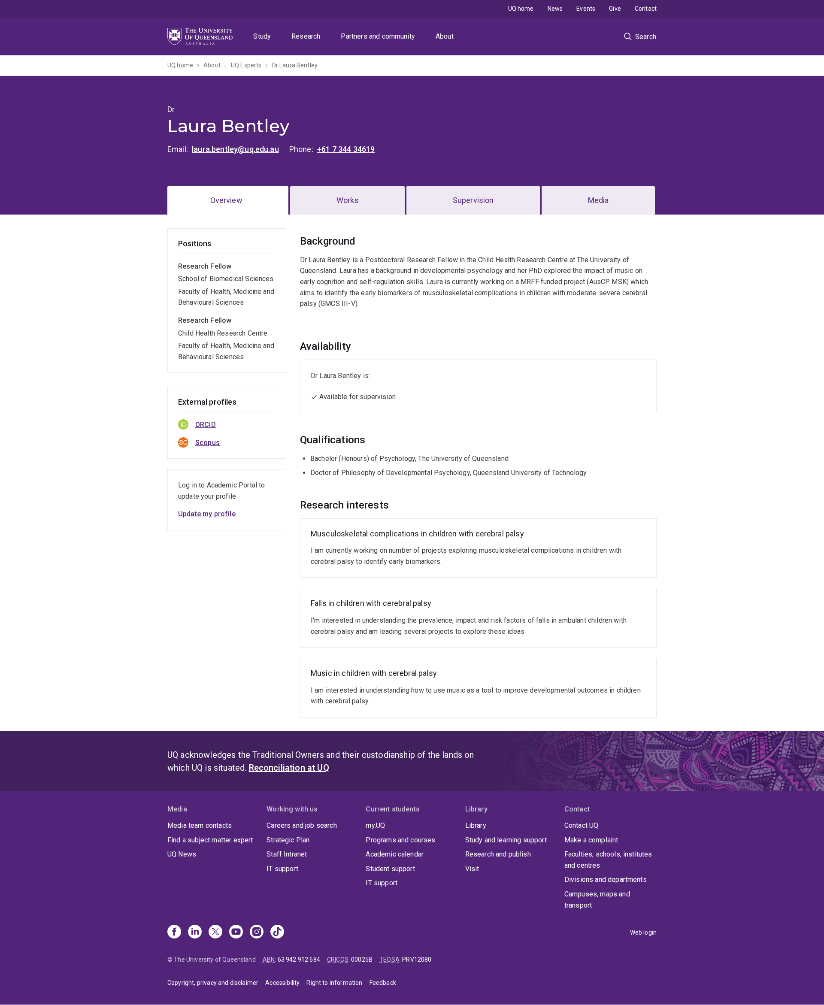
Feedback (383, 982)
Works (347, 200)
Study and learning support (506, 840)
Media (598, 200)
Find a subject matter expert (210, 840)
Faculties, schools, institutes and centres (608, 859)
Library (475, 825)
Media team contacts (199, 825)
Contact (646, 8)
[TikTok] (277, 932)
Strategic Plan (288, 840)
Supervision (473, 200)
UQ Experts (246, 65)
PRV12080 (416, 959)
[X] (215, 932)
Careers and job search (302, 825)
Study (262, 36)
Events (585, 8)
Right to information (334, 982)
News (555, 8)
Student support (390, 869)
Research (305, 36)
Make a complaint (591, 840)
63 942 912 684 (299, 959)
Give (615, 8)
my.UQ (375, 825)
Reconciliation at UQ (289, 768)
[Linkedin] (195, 932)
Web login (643, 932)
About (445, 36)
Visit (472, 869)
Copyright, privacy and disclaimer (212, 982)
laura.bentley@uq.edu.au (235, 149)
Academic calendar (395, 854)
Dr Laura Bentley (295, 65)
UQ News (181, 854)
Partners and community (378, 36)
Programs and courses (400, 840)
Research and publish (498, 854)
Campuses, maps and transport (597, 899)
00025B (362, 959)
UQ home (521, 8)
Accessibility (282, 982)
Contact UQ (581, 825)
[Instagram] (257, 932)
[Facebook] (174, 932)
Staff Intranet (287, 854)
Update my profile (207, 514)
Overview (226, 200)
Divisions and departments (605, 879)
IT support (282, 869)
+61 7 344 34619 (346, 149)
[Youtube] (236, 932)
